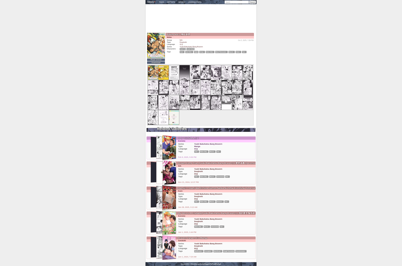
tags (161, 2)
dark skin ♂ (189, 52)
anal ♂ (182, 52)
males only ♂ (210, 52)
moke (169, 37)
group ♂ (202, 52)
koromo (181, 141)
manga (197, 146)
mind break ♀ (218, 251)
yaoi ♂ (244, 52)
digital (196, 52)
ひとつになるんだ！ (189, 138)
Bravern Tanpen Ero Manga (192, 238)
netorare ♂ (220, 201)
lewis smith (190, 49)
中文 (181, 44)
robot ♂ (238, 52)
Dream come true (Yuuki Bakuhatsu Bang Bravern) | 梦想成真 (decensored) (219, 163)
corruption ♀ (208, 251)
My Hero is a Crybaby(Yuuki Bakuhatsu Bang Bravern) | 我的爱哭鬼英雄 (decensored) (224, 213)
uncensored (220, 176)
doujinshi (183, 42)
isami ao (182, 49)
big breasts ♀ (199, 251)
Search (252, 2)
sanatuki (182, 241)
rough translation (228, 251)
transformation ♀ (241, 251)
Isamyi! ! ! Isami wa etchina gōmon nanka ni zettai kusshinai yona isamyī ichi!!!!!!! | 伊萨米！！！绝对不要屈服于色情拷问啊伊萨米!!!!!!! (251, 188)
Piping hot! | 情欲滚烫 (178, 34)
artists (171, 2)
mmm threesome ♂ (221, 52)
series (181, 2)
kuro (180, 191)
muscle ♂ (231, 52)
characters (194, 2)
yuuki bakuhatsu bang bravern (191, 47)
